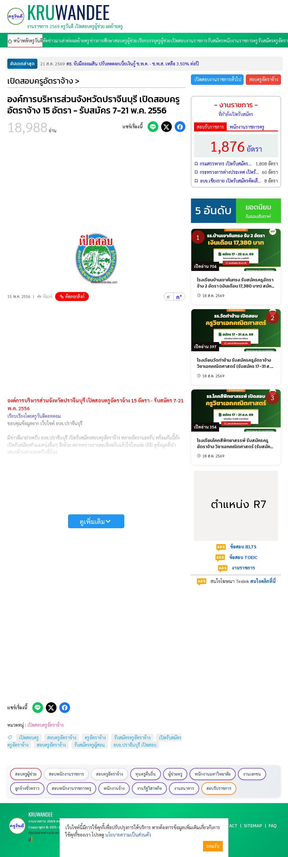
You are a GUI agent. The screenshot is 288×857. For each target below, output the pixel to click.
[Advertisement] (96, 185)
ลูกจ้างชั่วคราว (27, 788)
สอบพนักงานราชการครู (71, 788)
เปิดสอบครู (29, 737)
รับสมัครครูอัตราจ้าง (132, 737)
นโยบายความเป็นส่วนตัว (128, 835)
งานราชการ (243, 568)
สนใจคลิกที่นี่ (263, 581)
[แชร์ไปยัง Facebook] (180, 126)
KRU (40, 814)
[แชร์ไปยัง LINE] (153, 126)
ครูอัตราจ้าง (95, 737)
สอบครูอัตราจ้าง (61, 737)
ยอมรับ (212, 846)
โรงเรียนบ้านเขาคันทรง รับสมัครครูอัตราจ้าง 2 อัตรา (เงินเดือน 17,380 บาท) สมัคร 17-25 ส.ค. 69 (235, 286)
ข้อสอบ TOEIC (243, 557)
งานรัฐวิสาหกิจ (149, 788)
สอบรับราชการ (210, 127)
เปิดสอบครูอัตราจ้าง (45, 725)
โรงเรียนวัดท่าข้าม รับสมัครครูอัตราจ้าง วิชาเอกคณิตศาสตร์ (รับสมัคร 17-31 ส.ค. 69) (235, 366)
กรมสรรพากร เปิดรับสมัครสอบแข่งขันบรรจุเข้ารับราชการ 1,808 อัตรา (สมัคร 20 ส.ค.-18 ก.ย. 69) (226, 164)
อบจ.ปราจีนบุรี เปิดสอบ (134, 745)
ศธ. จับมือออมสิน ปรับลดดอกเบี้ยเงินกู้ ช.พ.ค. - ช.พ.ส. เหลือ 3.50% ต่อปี (119, 64)
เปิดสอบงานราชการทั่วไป (217, 79)
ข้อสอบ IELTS (243, 547)
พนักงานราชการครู (247, 127)
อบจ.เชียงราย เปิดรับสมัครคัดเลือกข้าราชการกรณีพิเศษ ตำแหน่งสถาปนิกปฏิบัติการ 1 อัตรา (231, 181)
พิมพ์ (47, 296)
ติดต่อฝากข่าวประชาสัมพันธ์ (49, 832)
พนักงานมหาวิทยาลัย (213, 773)
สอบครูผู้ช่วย (26, 773)
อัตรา (236, 145)
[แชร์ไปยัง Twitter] (166, 126)
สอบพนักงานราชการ (66, 773)
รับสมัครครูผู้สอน (89, 745)
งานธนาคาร (184, 788)
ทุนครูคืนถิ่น (145, 773)
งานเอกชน (252, 773)
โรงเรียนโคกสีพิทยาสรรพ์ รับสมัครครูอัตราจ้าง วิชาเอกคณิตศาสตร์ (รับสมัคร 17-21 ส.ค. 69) (235, 446)
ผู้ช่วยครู (175, 773)
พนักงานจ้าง (114, 788)
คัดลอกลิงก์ (74, 296)
